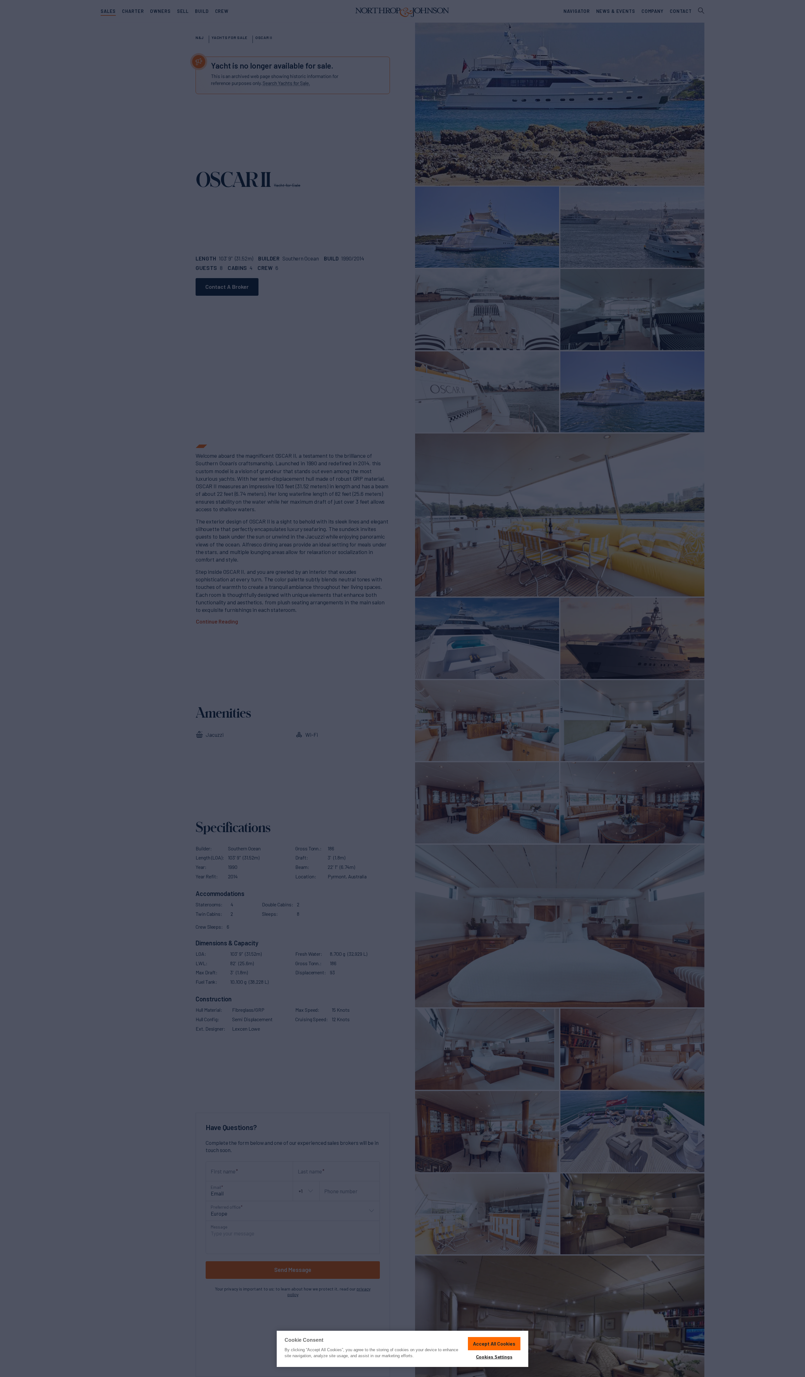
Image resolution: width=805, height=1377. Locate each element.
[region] (402, 1349)
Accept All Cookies (494, 1343)
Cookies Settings (494, 1357)
